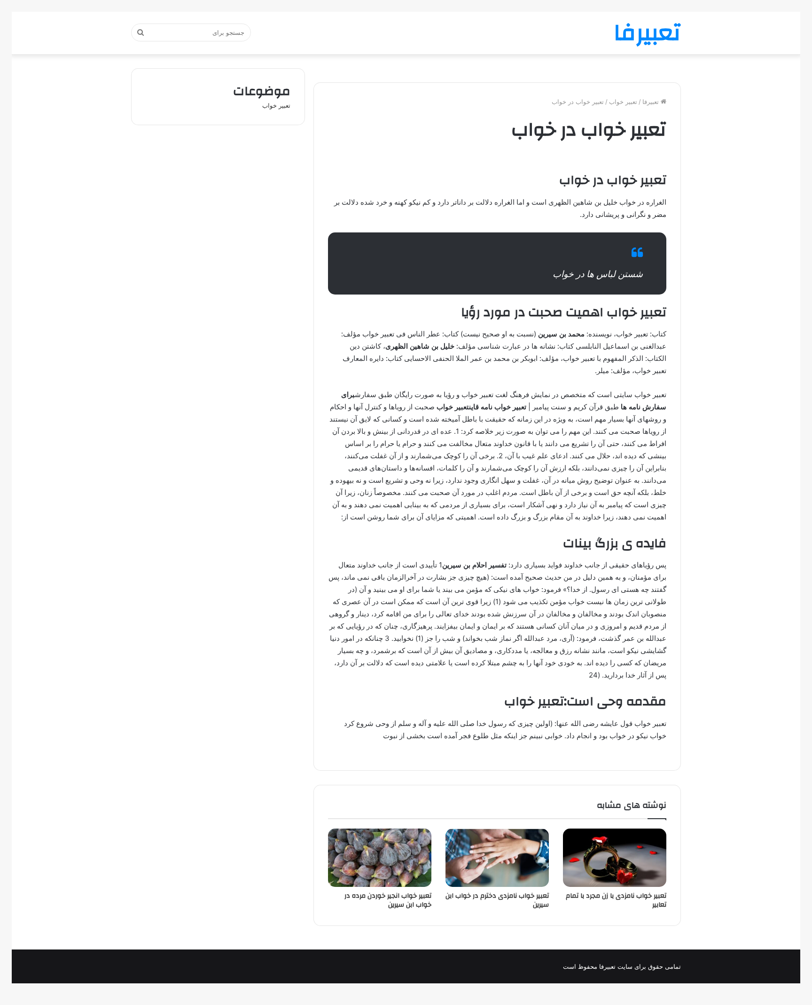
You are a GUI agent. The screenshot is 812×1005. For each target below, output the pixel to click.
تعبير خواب (623, 101)
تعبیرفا (651, 101)
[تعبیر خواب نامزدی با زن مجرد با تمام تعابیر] (614, 858)
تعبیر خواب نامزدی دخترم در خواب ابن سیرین (497, 900)
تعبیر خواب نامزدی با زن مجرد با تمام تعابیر (616, 900)
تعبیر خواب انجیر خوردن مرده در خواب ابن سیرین (387, 900)
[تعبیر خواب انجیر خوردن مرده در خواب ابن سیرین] (379, 858)
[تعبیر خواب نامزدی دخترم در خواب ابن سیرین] (497, 858)
